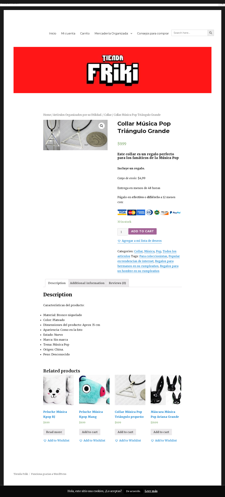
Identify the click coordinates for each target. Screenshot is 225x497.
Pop (158, 251)
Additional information (87, 283)
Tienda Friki (21, 474)
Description (57, 283)
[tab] (57, 283)
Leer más (151, 491)
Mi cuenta (68, 33)
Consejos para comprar (153, 33)
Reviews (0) (117, 283)
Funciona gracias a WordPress (48, 474)
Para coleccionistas (153, 256)
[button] (139, 240)
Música (149, 251)
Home (47, 114)
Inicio (52, 33)
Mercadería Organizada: (111, 33)
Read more (54, 432)
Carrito (85, 33)
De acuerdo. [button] (133, 491)
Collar (108, 114)
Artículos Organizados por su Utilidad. (77, 114)
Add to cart (142, 231)
